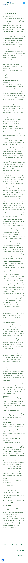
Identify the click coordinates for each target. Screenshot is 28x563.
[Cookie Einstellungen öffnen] (3, 561)
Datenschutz (20, 550)
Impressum (21, 555)
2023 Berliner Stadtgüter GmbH (13, 545)
